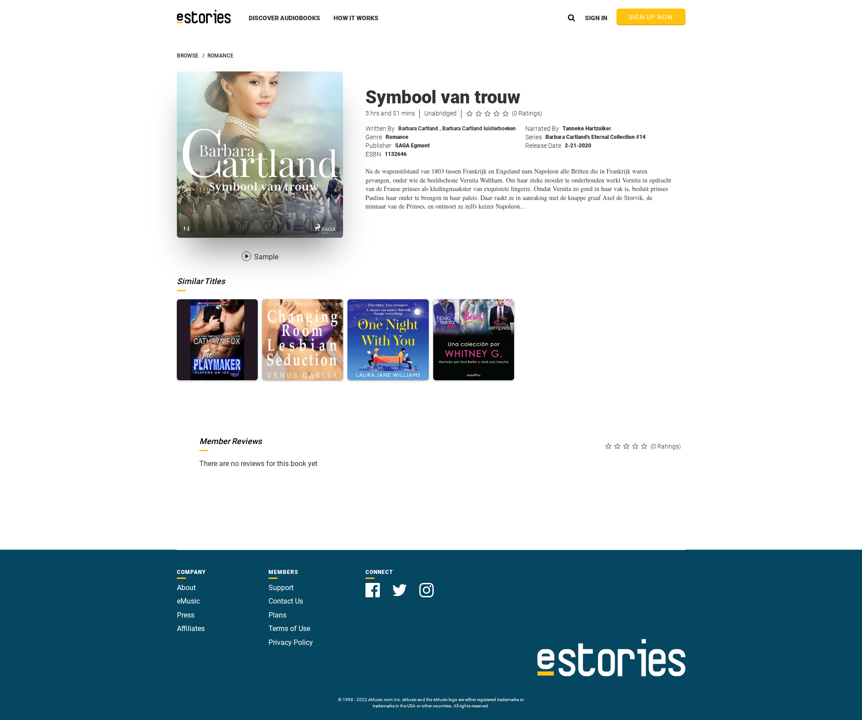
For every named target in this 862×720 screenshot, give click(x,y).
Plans (277, 615)
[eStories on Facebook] (373, 585)
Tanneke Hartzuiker (587, 128)
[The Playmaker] (217, 339)
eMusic (188, 601)
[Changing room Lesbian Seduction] (302, 339)
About (186, 587)
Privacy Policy (290, 642)
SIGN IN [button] (596, 18)
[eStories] (204, 16)
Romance (397, 137)
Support (281, 587)
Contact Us (285, 601)
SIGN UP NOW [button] (651, 17)
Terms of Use (289, 628)
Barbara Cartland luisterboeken (479, 128)
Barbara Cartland (419, 128)
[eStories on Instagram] (426, 585)
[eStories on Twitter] (400, 585)
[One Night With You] (387, 339)
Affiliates (191, 628)
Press (185, 615)
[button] (284, 22)
